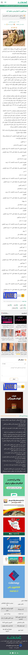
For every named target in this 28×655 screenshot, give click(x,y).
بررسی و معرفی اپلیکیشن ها (7, 604)
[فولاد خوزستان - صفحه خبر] (14, 526)
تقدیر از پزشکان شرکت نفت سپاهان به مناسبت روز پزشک (14, 471)
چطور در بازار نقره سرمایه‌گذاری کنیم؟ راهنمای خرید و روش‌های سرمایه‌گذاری (14, 453)
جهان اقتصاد (6, 641)
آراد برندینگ (21, 609)
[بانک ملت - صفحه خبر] (14, 560)
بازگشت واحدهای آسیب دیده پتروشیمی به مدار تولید (17, 6)
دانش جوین (21, 604)
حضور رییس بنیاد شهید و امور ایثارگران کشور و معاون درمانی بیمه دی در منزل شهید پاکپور (14, 445)
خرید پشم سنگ (20, 626)
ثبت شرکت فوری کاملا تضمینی (21, 618)
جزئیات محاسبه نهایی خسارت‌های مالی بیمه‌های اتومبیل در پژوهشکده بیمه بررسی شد (13, 457)
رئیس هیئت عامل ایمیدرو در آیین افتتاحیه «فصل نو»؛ (14, 469)
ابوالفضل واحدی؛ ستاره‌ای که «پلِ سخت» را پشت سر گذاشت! (14, 466)
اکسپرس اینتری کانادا (7, 623)
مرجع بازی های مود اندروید (7, 630)
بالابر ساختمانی (20, 623)
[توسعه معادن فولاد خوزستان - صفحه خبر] (14, 507)
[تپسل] (4, 292)
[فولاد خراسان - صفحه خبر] (14, 546)
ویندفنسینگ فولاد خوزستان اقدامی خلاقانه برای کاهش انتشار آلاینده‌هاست (14, 425)
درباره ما (11, 648)
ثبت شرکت (20, 614)
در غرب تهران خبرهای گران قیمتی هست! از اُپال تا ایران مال (13, 438)
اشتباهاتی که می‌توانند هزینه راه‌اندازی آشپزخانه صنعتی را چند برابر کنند (13, 441)
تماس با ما (16, 648)
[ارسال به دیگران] (14, 27)
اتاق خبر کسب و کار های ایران (7, 609)
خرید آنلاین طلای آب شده (7, 618)
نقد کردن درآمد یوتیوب (7, 626)
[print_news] (16, 27)
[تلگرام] (12, 28)
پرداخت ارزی (7, 614)
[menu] (5, 2)
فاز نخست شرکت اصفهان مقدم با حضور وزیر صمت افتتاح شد (13, 429)
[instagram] (15, 653)
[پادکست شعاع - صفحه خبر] (14, 485)
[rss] (17, 653)
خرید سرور (20, 630)
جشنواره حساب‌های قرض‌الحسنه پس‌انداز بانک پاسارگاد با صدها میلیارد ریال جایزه (13, 462)
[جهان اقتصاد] (22, 2)
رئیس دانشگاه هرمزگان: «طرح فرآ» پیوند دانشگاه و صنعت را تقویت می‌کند (13, 421)
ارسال (14, 379)
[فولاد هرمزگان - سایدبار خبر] (14, 402)
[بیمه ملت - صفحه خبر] (14, 582)
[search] (2, 2)
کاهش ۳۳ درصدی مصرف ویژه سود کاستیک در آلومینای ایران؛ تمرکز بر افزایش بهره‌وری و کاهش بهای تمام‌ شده (14, 435)
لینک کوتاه (24, 301)
